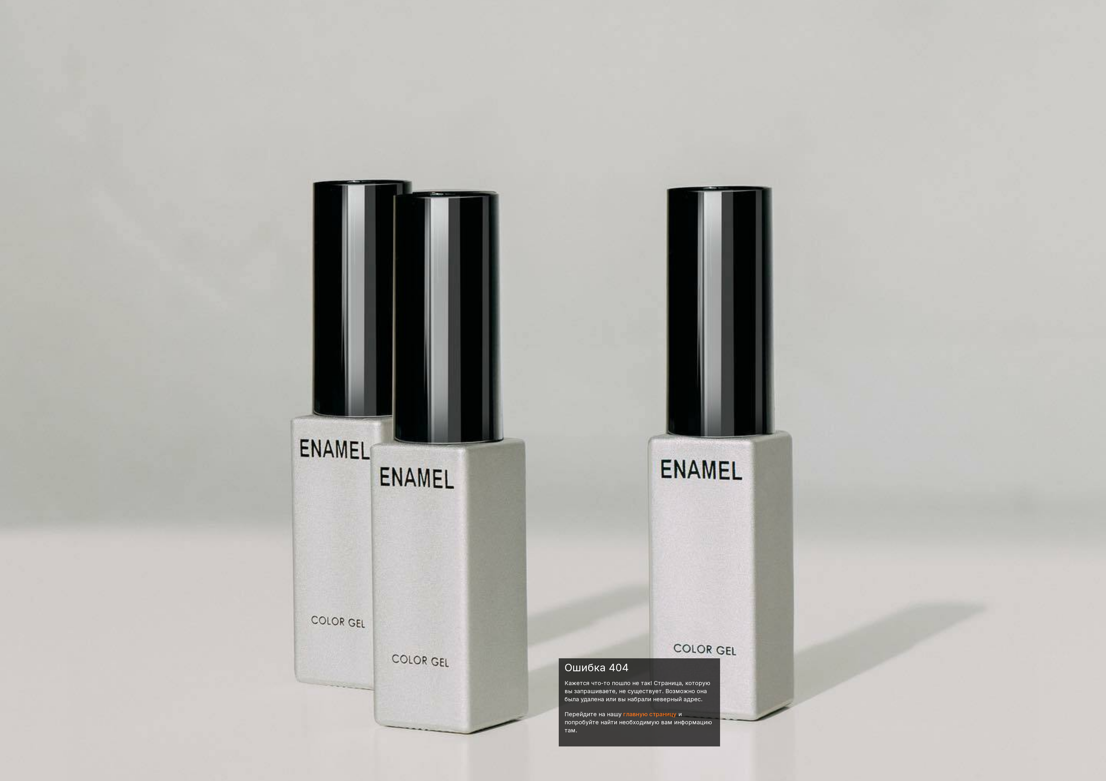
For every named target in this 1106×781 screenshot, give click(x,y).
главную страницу (650, 714)
